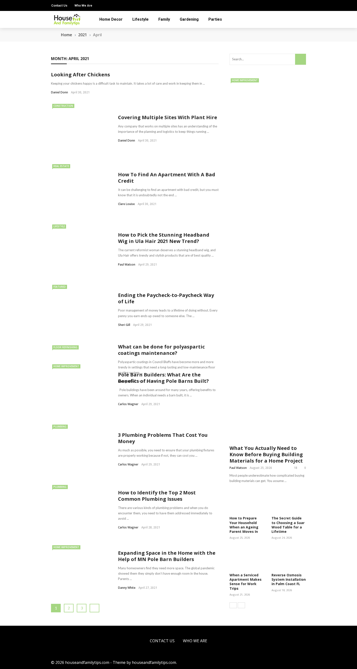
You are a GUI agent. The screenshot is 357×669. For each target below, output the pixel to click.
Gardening (189, 19)
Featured (59, 286)
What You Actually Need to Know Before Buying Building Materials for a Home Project (266, 454)
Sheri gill (124, 325)
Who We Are (83, 5)
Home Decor (111, 19)
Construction (63, 105)
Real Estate (61, 166)
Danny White (127, 588)
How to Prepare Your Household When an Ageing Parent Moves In (244, 525)
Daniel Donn (59, 92)
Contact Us (59, 5)
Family (164, 19)
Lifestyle (140, 19)
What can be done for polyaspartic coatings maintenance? (161, 349)
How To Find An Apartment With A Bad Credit (166, 177)
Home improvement (66, 366)
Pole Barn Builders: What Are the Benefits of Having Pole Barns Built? (163, 377)
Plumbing (60, 426)
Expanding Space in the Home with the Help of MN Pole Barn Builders (166, 556)
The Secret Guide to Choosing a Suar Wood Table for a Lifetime (288, 525)
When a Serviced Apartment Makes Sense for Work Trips (246, 582)
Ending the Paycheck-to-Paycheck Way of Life (166, 298)
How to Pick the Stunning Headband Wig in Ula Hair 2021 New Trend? (163, 238)
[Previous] (233, 605)
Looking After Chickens (80, 74)
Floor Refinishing (65, 347)
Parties (215, 19)
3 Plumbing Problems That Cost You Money (163, 438)
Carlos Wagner (128, 404)
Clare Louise (126, 204)
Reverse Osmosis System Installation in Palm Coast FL (289, 579)
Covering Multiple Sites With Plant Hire (167, 117)
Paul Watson (126, 264)
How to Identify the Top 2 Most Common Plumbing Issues (157, 495)
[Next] (241, 605)
